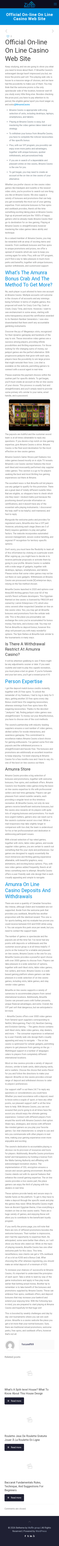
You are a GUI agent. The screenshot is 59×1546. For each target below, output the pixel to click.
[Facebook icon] (25, 1536)
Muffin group (34, 1527)
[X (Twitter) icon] (28, 1536)
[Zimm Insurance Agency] (29, 4)
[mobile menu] (55, 4)
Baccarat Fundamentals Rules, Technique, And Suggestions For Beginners (24, 1486)
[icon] (34, 1536)
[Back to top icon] (29, 1522)
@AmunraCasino (22, 104)
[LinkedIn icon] (31, 1536)
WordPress (41, 1531)
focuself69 (28, 1344)
